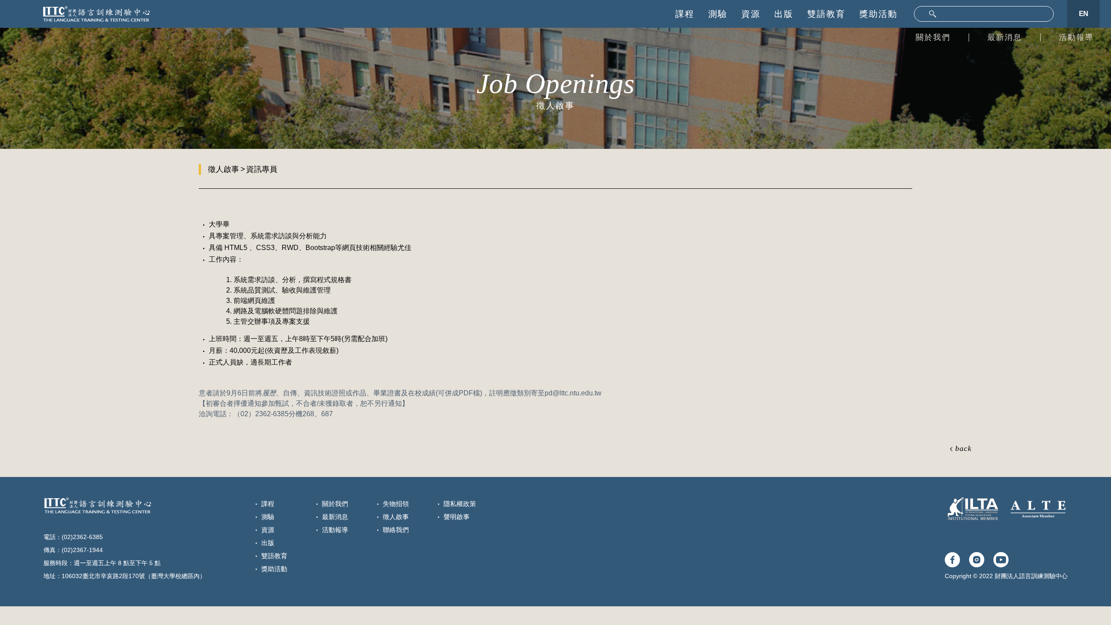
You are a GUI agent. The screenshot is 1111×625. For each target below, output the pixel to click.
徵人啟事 (223, 169)
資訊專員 (261, 169)
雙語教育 (826, 14)
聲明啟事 (457, 516)
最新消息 (1004, 37)
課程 (684, 14)
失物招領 (396, 503)
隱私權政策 (460, 503)
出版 (783, 14)
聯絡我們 (396, 529)
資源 (750, 14)
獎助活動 (878, 14)
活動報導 (1076, 37)
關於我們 (933, 37)
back (963, 448)
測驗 (717, 14)
